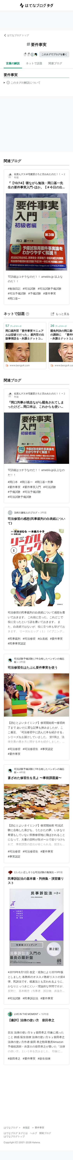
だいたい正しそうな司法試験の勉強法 (34, 872)
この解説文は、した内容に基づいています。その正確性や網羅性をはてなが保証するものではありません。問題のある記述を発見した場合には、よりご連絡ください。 (22, 83)
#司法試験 (29, 288)
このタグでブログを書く (54, 54)
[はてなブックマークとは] (27, 314)
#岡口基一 (14, 298)
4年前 (22, 772)
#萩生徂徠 (44, 1058)
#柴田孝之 (14, 1058)
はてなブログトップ (14, 1136)
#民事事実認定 (17, 643)
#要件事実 (49, 293)
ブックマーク (13, 326)
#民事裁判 (14, 638)
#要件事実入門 (32, 487)
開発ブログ (45, 1133)
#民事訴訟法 (30, 998)
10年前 (45, 1014)
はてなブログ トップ (18, 35)
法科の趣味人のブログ (25, 512)
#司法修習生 (30, 749)
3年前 (43, 512)
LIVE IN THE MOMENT (26, 1014)
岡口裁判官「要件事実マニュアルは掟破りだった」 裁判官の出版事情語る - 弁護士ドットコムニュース (24, 334)
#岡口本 (13, 482)
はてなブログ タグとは (16, 1133)
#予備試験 (34, 293)
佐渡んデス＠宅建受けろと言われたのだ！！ (37, 174)
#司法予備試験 (17, 293)
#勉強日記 (14, 288)
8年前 (60, 872)
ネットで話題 (34, 63)
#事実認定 (46, 749)
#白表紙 (43, 638)
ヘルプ (33, 1133)
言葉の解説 (13, 63)
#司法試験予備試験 (49, 288)
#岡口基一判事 (44, 482)
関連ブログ (55, 63)
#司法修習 (29, 638)
